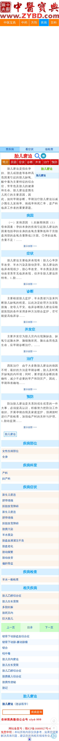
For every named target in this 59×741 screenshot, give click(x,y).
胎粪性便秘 (9, 682)
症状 (22, 162)
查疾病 (10, 149)
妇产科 (6, 478)
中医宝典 (10, 22)
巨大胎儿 (7, 618)
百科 (54, 22)
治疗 (46, 162)
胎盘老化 (7, 546)
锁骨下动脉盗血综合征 (15, 636)
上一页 (11, 627)
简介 (5, 162)
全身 (5, 456)
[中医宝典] (29, 17)
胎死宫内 (7, 612)
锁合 (5, 647)
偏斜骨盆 (7, 563)
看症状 (29, 149)
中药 (24, 22)
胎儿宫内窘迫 (10, 659)
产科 (5, 472)
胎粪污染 (7, 529)
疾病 (44, 22)
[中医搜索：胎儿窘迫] (36, 155)
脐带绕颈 (7, 500)
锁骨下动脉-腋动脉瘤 (15, 642)
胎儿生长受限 (10, 601)
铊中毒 (6, 653)
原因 (14, 162)
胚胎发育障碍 (10, 506)
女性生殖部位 (10, 451)
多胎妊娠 (7, 607)
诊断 (30, 162)
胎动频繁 (7, 551)
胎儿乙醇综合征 (11, 595)
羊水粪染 (7, 534)
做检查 (49, 149)
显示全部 (28, 246)
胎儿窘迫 (10, 434)
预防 (54, 162)
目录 (30, 627)
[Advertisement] (29, 57)
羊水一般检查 (10, 579)
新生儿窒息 (9, 494)
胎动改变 (7, 557)
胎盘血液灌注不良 (13, 540)
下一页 (49, 627)
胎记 (5, 687)
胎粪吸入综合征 (11, 676)
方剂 (34, 22)
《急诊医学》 (15, 703)
